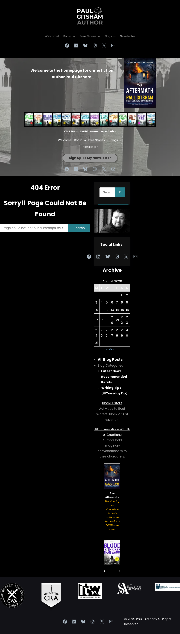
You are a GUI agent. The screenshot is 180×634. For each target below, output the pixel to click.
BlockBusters (112, 403)
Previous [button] (106, 571)
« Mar (110, 349)
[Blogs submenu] (114, 36)
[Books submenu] (74, 36)
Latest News (111, 371)
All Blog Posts (110, 359)
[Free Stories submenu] (99, 36)
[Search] (120, 192)
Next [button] (118, 571)
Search (79, 228)
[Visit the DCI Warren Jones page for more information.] (112, 552)
